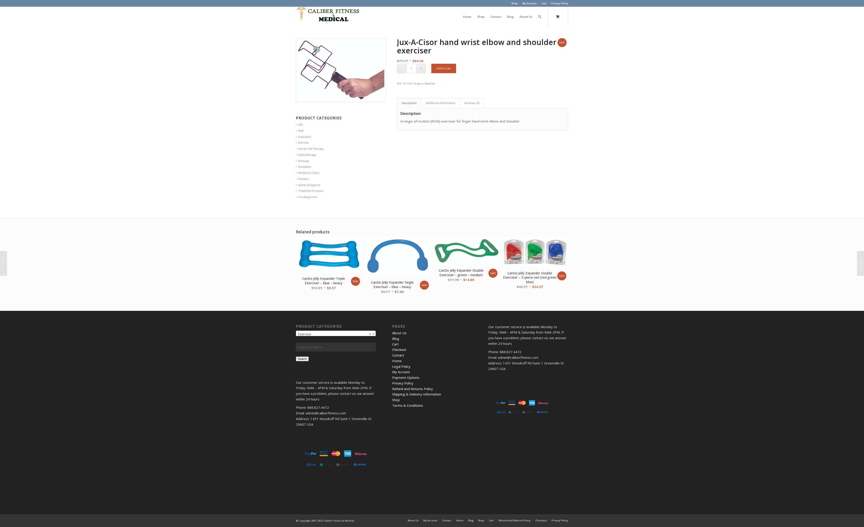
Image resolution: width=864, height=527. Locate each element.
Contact (398, 355)
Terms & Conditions (407, 405)
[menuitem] (514, 3)
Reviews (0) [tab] (471, 103)
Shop (514, 3)
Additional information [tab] (440, 103)
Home (397, 361)
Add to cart (443, 68)
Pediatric (303, 179)
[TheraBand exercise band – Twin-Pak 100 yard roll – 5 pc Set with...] (3, 263)
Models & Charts (308, 173)
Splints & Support (309, 185)
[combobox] (336, 334)
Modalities (304, 167)
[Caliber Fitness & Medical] (329, 17)
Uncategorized (307, 197)
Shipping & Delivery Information (416, 394)
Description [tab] (409, 103)
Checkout (399, 349)
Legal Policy (401, 366)
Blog (395, 338)
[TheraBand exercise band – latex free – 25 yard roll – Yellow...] (860, 263)
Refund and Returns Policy (412, 388)
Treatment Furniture (311, 191)
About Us (399, 333)
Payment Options (405, 377)
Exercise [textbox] (334, 334)
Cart (544, 3)
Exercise (430, 83)
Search (302, 359)
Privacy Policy (559, 3)
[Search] (539, 17)
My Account (529, 3)
